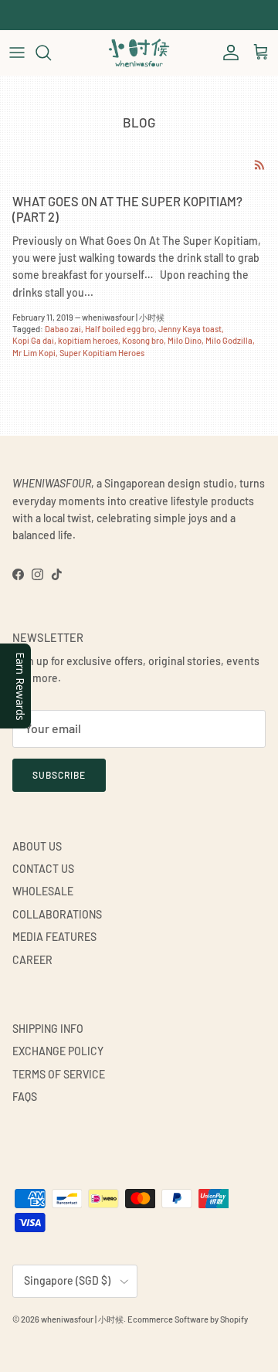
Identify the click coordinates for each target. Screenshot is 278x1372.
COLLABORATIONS (57, 914)
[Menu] (17, 53)
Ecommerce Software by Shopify (187, 1319)
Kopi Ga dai (33, 340)
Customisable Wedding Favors (139, 18)
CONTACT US (43, 868)
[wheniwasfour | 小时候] (139, 52)
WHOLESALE (42, 891)
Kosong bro (143, 340)
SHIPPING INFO (47, 1028)
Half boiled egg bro (119, 329)
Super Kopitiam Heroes (101, 353)
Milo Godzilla (229, 340)
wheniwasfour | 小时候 (82, 1319)
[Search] (51, 53)
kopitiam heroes (88, 340)
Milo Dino (185, 340)
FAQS (24, 1096)
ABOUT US (37, 846)
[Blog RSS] (260, 165)
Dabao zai (63, 329)
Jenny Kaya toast (190, 329)
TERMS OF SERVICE (58, 1074)
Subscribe (59, 774)
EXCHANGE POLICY (57, 1051)
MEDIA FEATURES (54, 936)
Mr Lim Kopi (34, 353)
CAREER (32, 959)
